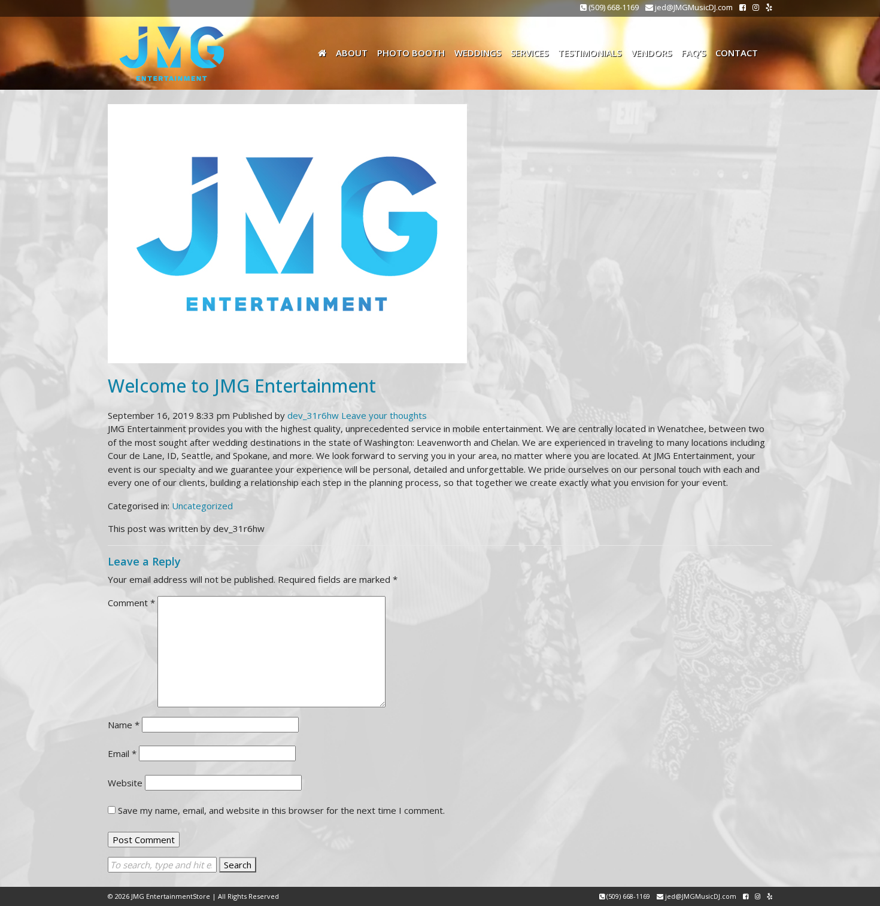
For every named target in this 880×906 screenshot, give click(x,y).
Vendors (651, 53)
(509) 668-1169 (613, 7)
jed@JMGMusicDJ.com (693, 7)
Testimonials (589, 53)
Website (125, 783)
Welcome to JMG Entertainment (242, 385)
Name (123, 725)
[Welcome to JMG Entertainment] (287, 232)
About (352, 53)
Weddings (477, 53)
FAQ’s (693, 53)
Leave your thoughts (384, 415)
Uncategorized (202, 506)
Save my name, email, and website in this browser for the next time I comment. (281, 810)
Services (529, 53)
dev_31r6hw (313, 415)
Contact (736, 53)
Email (122, 753)
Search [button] (237, 865)
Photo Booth (411, 53)
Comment (131, 603)
